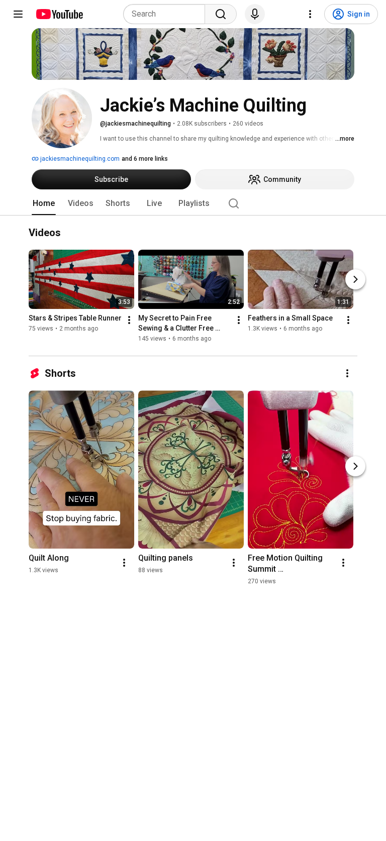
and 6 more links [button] (145, 158)
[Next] (355, 280)
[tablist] (193, 203)
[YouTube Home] (59, 14)
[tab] (44, 203)
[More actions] (129, 320)
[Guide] (18, 14)
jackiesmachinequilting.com (79, 158)
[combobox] (167, 14)
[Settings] (310, 14)
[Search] (221, 14)
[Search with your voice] (255, 14)
